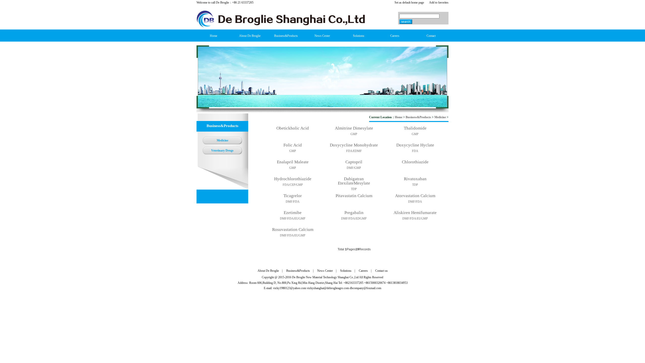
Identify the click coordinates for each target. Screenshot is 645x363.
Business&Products (418, 117)
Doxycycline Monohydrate (354, 145)
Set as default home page (409, 2)
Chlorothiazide (415, 162)
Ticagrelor (292, 195)
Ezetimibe (293, 212)
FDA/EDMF (354, 151)
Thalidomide (415, 128)
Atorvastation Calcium (415, 195)
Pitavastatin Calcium (354, 195)
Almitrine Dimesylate (354, 128)
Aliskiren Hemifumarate (415, 212)
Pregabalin (354, 212)
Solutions (345, 271)
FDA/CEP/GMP (293, 185)
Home (398, 117)
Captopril (353, 162)
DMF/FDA (293, 201)
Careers (363, 271)
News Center (325, 271)
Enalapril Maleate (293, 162)
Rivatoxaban (415, 178)
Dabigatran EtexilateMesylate (354, 181)
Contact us (381, 271)
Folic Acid (292, 145)
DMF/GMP (354, 168)
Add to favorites (438, 2)
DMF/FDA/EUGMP (292, 218)
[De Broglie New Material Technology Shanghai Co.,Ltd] (281, 26)
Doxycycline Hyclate (415, 145)
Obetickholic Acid (292, 128)
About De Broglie (268, 271)
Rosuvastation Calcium (292, 229)
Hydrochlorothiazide (292, 178)
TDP (354, 189)
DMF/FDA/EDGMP (354, 218)
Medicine (440, 117)
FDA (415, 151)
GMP (353, 134)
